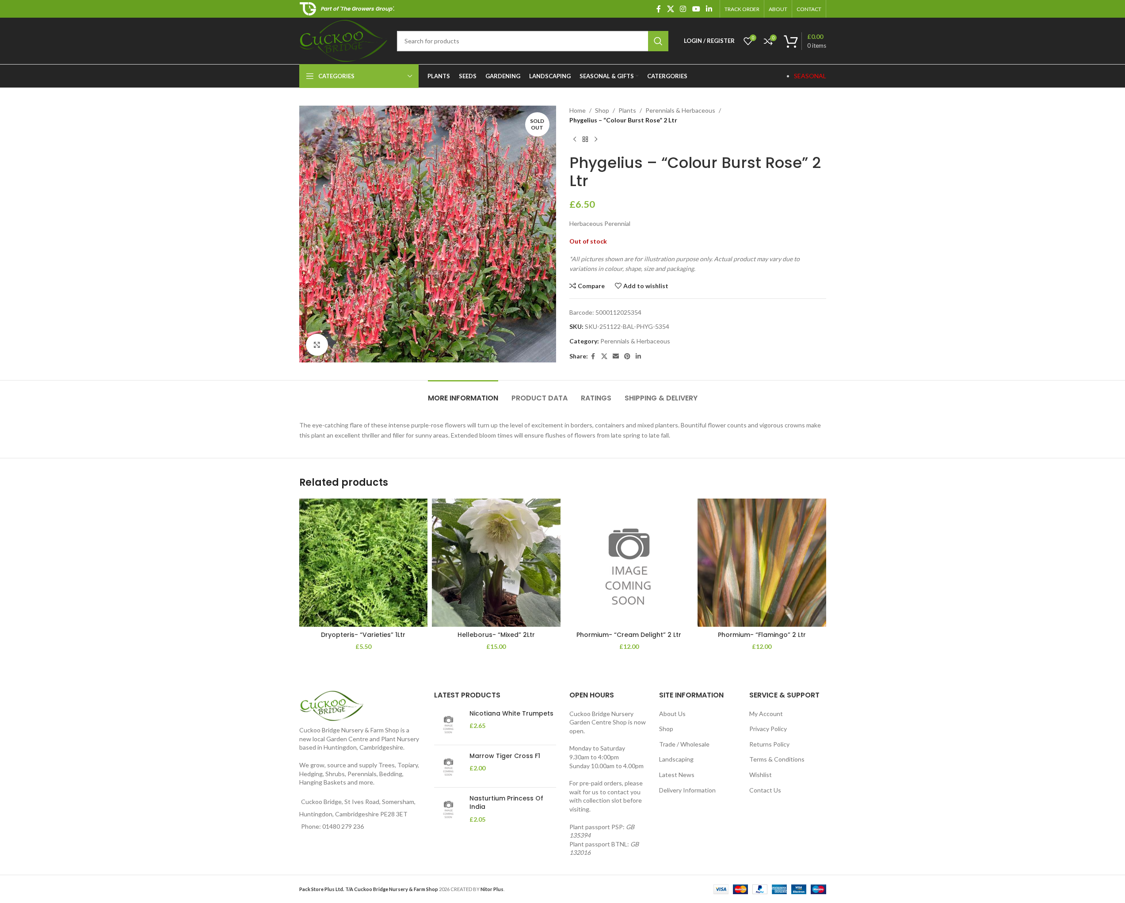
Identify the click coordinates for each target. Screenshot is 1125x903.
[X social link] (670, 8)
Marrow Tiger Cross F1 (504, 756)
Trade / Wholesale (684, 744)
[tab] (463, 393)
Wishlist (760, 774)
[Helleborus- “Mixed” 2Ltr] (496, 563)
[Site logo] (343, 40)
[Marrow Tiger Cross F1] (448, 766)
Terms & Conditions (777, 759)
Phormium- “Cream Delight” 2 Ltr (628, 634)
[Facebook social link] (658, 8)
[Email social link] (616, 356)
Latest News (676, 774)
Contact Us (765, 790)
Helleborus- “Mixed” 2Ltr (496, 634)
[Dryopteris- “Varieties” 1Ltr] (363, 563)
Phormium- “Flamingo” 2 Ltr (762, 634)
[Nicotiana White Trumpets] (448, 723)
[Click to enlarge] (317, 345)
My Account (766, 713)
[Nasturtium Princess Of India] (448, 809)
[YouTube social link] (696, 8)
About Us (672, 713)
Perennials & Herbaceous (680, 110)
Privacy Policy (768, 728)
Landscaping (676, 759)
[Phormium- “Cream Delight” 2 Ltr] (629, 563)
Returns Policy (769, 744)
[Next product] (596, 139)
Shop (602, 110)
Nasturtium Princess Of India (506, 803)
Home (577, 110)
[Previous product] (574, 139)
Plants (627, 110)
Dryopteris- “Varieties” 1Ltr (363, 634)
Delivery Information (687, 790)
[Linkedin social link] (709, 8)
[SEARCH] (658, 41)
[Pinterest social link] (627, 356)
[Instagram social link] (683, 8)
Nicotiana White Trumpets (511, 713)
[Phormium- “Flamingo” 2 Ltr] (762, 563)
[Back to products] (585, 139)
